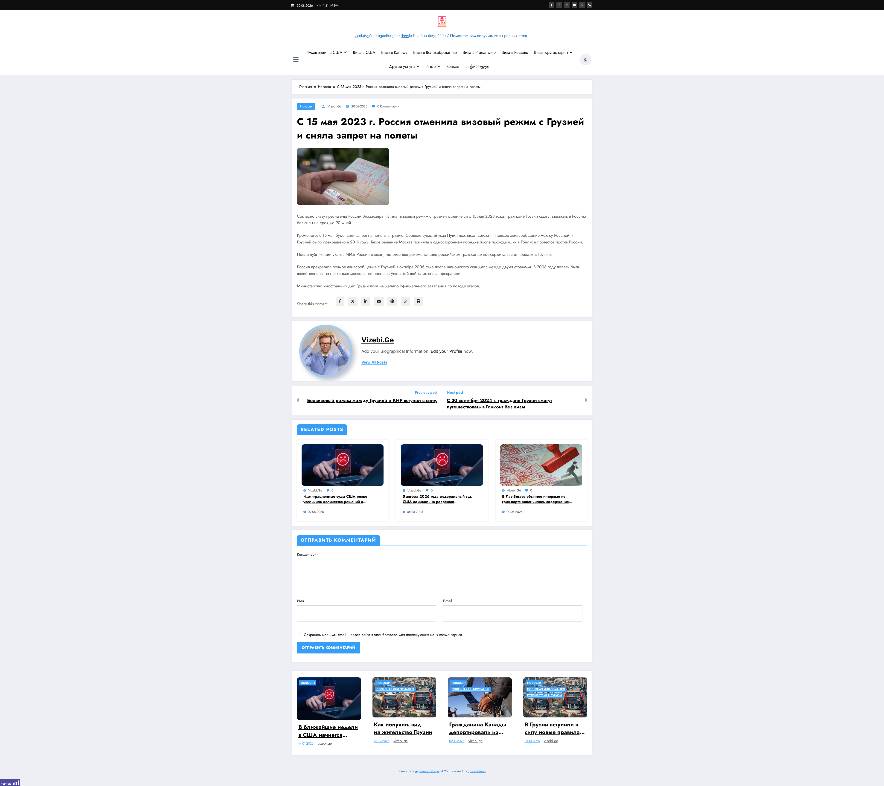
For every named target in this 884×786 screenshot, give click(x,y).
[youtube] (574, 5)
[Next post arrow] (585, 400)
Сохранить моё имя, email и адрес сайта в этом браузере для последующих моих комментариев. (383, 634)
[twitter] (353, 301)
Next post (455, 392)
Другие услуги (402, 66)
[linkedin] (365, 301)
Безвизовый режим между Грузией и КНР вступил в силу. (372, 400)
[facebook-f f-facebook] (559, 5)
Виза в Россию (515, 52)
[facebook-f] (551, 5)
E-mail (447, 601)
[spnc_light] (585, 59)
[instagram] (567, 5)
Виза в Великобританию (435, 52)
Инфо (430, 66)
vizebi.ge (334, 106)
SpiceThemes (477, 768)
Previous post (426, 392)
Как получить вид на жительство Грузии (328, 728)
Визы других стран (551, 52)
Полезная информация (320, 689)
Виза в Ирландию (479, 52)
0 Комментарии (388, 106)
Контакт (452, 66)
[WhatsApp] (405, 301)
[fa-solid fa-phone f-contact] (589, 5)
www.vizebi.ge (429, 768)
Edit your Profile (446, 351)
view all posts (374, 362)
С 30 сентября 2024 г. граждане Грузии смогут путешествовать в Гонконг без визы (499, 403)
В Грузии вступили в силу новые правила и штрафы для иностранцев (479, 728)
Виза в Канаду (394, 52)
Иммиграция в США (323, 52)
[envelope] (379, 301)
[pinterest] (392, 301)
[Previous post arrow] (298, 400)
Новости (306, 106)
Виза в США (364, 52)
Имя (300, 601)
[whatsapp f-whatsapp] (582, 5)
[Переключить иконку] (295, 60)
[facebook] (340, 301)
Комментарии (308, 554)
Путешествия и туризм (469, 695)
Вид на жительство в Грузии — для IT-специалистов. (552, 728)
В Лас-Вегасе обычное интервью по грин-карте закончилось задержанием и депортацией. (536, 499)
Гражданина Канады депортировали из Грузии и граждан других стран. (402, 728)
